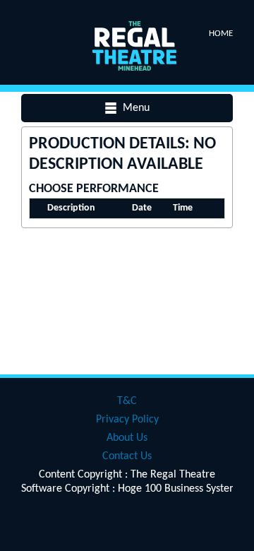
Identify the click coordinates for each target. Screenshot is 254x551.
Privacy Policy (127, 419)
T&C (127, 401)
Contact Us (127, 456)
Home (221, 33)
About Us (127, 438)
